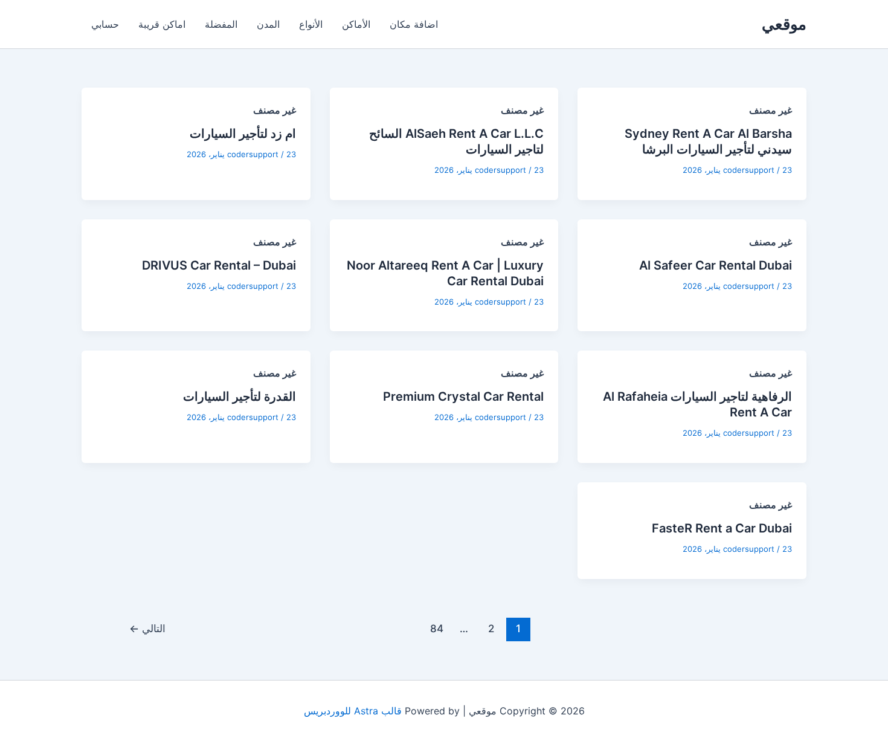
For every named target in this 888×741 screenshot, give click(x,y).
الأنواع (311, 24)
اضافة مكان (414, 24)
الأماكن (356, 24)
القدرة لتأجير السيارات (239, 396)
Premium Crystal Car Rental (463, 396)
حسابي (105, 24)
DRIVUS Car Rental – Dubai (219, 265)
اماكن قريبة (161, 24)
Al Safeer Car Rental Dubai (715, 265)
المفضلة (221, 24)
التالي (147, 628)
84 (436, 628)
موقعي (784, 24)
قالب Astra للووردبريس (353, 711)
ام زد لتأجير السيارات (243, 133)
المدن (268, 24)
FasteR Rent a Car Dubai (722, 528)
